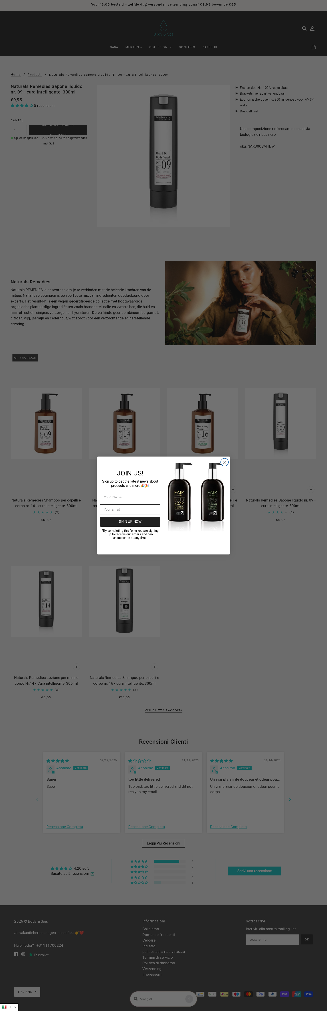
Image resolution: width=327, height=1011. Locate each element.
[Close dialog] (224, 462)
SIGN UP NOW (130, 522)
